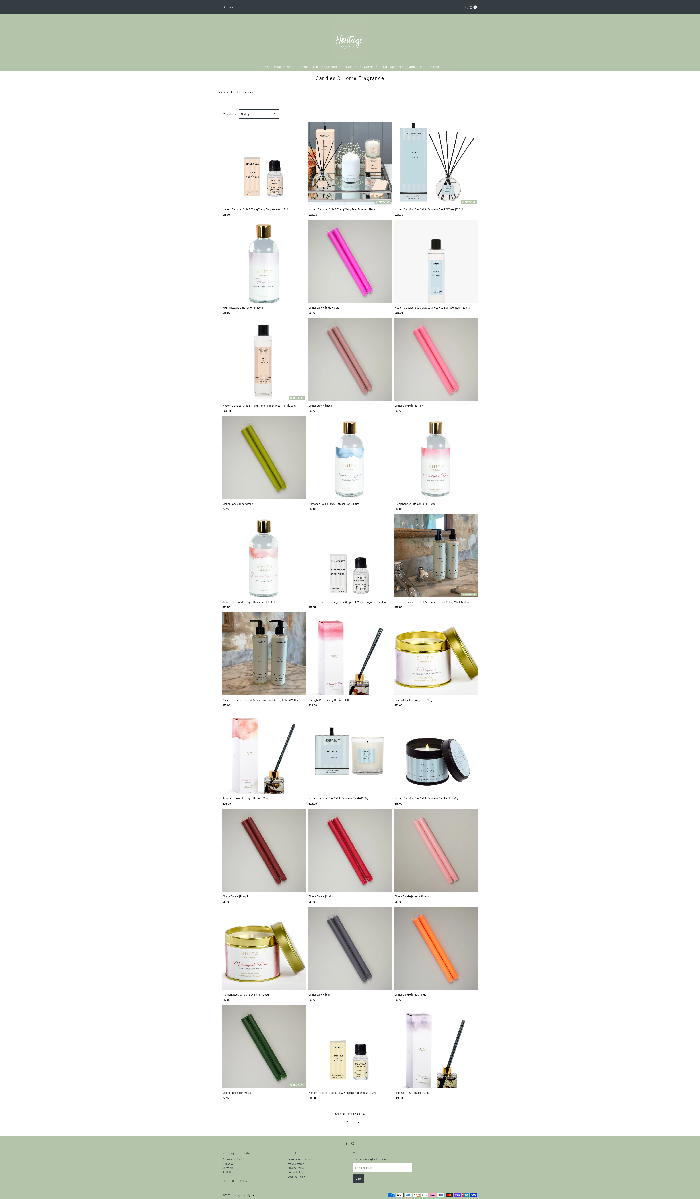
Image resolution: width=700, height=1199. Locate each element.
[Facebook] (346, 1143)
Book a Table (283, 66)
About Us (416, 66)
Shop (303, 66)
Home (264, 66)
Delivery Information (299, 1159)
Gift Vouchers (393, 66)
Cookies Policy (296, 1176)
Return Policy (295, 1172)
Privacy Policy (296, 1167)
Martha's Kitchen (326, 66)
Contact (434, 66)
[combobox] (285, 7)
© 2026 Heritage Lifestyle (237, 1195)
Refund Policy (296, 1163)
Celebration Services (361, 66)
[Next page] (358, 1122)
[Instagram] (352, 1143)
